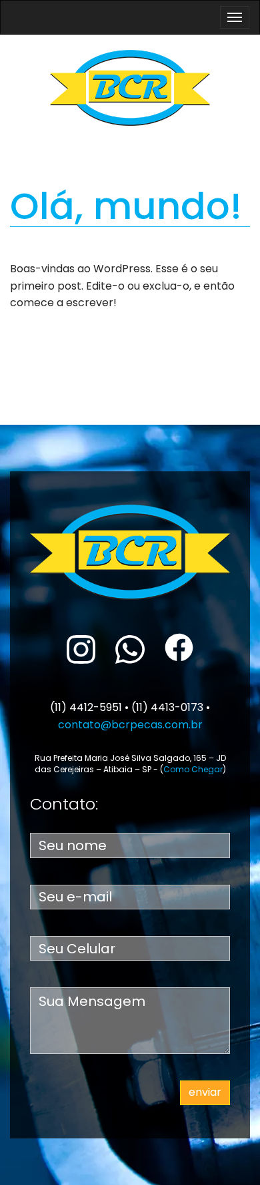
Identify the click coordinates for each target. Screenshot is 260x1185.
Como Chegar (193, 769)
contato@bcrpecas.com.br (130, 724)
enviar (205, 1092)
